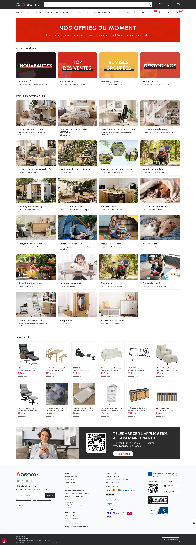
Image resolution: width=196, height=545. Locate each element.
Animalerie (67, 12)
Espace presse (70, 479)
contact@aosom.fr (22, 538)
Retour (67, 521)
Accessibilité (69, 499)
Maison (19, 12)
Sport (38, 12)
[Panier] (178, 4)
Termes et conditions (23, 500)
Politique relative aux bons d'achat (76, 527)
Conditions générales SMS (74, 524)
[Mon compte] (169, 4)
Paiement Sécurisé (112, 476)
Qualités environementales (74, 496)
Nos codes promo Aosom (73, 485)
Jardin (29, 12)
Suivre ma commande (113, 482)
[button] (4, 541)
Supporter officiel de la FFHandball (77, 493)
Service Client (69, 515)
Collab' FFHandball (146, 12)
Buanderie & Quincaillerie (103, 12)
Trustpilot (19, 505)
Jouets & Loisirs (52, 12)
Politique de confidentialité (42, 500)
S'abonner (50, 495)
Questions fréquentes (72, 518)
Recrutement (69, 488)
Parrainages (69, 502)
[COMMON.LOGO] (31, 4)
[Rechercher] (149, 4)
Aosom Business (70, 482)
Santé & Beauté (82, 12)
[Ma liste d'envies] (160, 4)
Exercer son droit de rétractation (117, 479)
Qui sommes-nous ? (71, 476)
